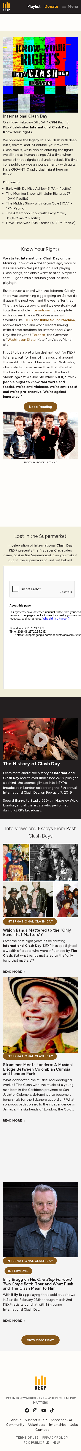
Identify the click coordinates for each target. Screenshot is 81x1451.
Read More (13, 972)
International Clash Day (30, 921)
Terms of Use (27, 1437)
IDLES (28, 320)
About (16, 1420)
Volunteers (36, 1425)
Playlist (34, 6)
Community (15, 1425)
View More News (40, 1340)
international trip (43, 310)
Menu (72, 6)
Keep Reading (40, 407)
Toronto (38, 335)
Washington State (22, 339)
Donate (51, 6)
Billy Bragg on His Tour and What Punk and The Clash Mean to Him (38, 1284)
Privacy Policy (55, 1437)
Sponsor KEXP (62, 1420)
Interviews (18, 1271)
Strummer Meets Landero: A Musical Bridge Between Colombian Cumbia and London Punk (38, 1069)
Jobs (74, 1425)
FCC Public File (36, 1442)
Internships (58, 1425)
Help (56, 1442)
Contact (42, 1430)
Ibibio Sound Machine (57, 320)
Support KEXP (36, 1420)
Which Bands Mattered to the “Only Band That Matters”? (37, 932)
